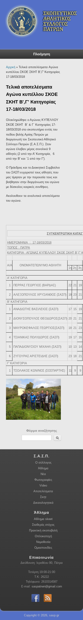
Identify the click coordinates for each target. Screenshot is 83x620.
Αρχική (10, 67)
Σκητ (43, 497)
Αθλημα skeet (43, 519)
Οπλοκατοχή (43, 536)
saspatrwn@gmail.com (47, 586)
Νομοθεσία (43, 542)
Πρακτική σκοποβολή (43, 530)
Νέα (43, 474)
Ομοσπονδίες (43, 547)
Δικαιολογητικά (43, 502)
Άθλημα (43, 468)
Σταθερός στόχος (43, 524)
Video (43, 485)
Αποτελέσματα (43, 491)
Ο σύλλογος (43, 462)
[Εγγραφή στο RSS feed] (47, 602)
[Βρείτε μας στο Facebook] (35, 602)
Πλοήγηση (41, 54)
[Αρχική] (40, 43)
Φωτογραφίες (43, 479)
